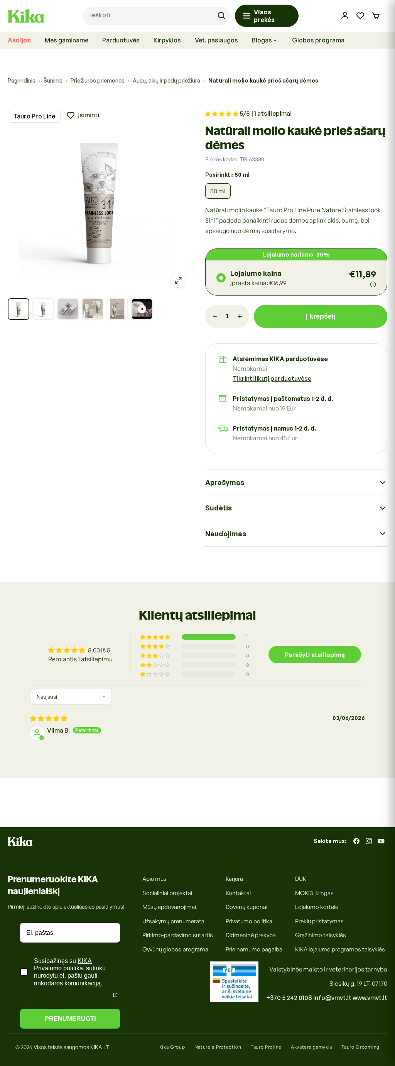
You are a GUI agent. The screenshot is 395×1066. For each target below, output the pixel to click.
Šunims (53, 80)
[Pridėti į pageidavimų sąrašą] (82, 115)
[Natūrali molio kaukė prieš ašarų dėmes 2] (43, 309)
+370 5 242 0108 (289, 998)
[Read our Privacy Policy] (115, 995)
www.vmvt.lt (370, 998)
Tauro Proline (266, 1047)
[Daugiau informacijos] (373, 284)
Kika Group (172, 1047)
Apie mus (154, 878)
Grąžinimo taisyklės (320, 935)
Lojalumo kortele (316, 907)
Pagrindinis (21, 80)
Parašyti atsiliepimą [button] (315, 655)
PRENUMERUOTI (70, 1018)
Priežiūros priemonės (98, 80)
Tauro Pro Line (34, 116)
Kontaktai (238, 893)
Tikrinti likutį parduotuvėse (272, 378)
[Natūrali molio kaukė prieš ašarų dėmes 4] (92, 309)
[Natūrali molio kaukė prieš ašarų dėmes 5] (117, 309)
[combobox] (156, 16)
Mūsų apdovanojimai (169, 907)
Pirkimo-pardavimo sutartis (177, 935)
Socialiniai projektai (167, 893)
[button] (375, 15)
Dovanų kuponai (246, 907)
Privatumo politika (249, 921)
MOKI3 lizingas (314, 893)
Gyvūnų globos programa (175, 949)
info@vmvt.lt (332, 998)
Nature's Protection (217, 1047)
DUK (300, 878)
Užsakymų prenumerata (173, 921)
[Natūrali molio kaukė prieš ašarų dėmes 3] (68, 309)
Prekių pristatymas (319, 921)
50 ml (218, 191)
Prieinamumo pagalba (254, 949)
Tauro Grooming (360, 1047)
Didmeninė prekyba (251, 935)
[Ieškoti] (221, 15)
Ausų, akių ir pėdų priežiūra (166, 80)
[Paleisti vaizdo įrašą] (142, 309)
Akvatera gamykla (311, 1047)
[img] (48, 718)
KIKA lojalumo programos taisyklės (340, 949)
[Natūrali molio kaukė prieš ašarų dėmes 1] (18, 309)
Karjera (234, 878)
